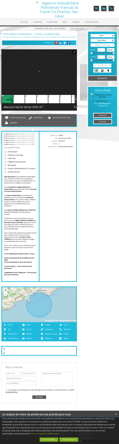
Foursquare (65, 321)
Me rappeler (38, 118)
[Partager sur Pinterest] (56, 42)
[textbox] (102, 45)
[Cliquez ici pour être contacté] (111, 8)
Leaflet (48, 321)
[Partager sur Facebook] (68, 42)
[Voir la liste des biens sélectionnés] (96, 8)
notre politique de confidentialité (44, 434)
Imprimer (13, 123)
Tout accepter (49, 440)
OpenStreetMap (56, 321)
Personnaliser (69, 440)
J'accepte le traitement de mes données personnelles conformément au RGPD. (41, 390)
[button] (95, 65)
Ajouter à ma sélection (61, 118)
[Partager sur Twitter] (64, 42)
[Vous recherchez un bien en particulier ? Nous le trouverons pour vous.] (103, 8)
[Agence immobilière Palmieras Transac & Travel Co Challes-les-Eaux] (59, 16)
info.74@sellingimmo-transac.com (102, 104)
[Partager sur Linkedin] (60, 42)
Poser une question (18, 118)
